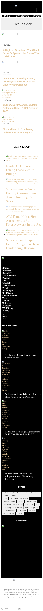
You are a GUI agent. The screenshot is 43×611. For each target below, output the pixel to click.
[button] (39, 10)
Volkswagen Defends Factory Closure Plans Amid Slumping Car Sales (21, 195)
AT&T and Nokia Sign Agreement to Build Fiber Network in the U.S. (23, 220)
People (5, 288)
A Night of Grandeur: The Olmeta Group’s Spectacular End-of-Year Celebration (21, 53)
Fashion (6, 278)
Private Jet (7, 290)
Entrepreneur (9, 275)
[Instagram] (38, 4)
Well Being (7, 308)
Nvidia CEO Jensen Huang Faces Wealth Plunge (20, 170)
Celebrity (6, 273)
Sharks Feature (9, 295)
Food (4, 280)
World (5, 310)
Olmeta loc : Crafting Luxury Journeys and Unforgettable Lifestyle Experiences (19, 81)
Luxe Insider (7, 45)
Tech (4, 298)
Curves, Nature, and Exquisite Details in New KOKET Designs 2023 (20, 108)
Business (6, 270)
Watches (6, 305)
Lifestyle (6, 283)
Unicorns (6, 303)
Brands (5, 268)
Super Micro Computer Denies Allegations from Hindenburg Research (23, 244)
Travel (5, 300)
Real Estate (7, 293)
